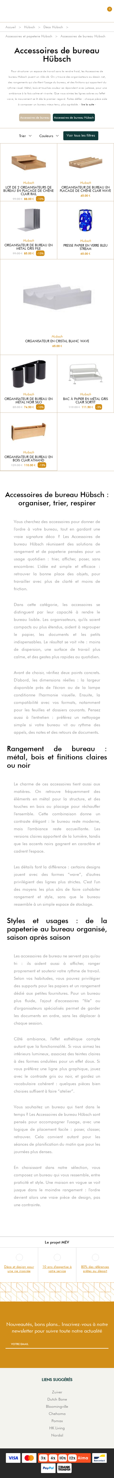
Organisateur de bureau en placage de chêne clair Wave (85, 189)
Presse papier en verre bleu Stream (85, 247)
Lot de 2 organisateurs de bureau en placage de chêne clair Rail (28, 191)
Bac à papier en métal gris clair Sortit (85, 400)
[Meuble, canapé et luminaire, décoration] (57, 11)
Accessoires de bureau (35, 117)
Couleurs (46, 136)
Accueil (11, 27)
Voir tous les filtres (81, 135)
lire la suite (87, 104)
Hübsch (29, 27)
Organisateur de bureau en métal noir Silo (28, 400)
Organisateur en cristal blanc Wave (57, 341)
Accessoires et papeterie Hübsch (29, 36)
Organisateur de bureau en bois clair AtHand (28, 458)
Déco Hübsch (53, 27)
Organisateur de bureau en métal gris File (28, 247)
